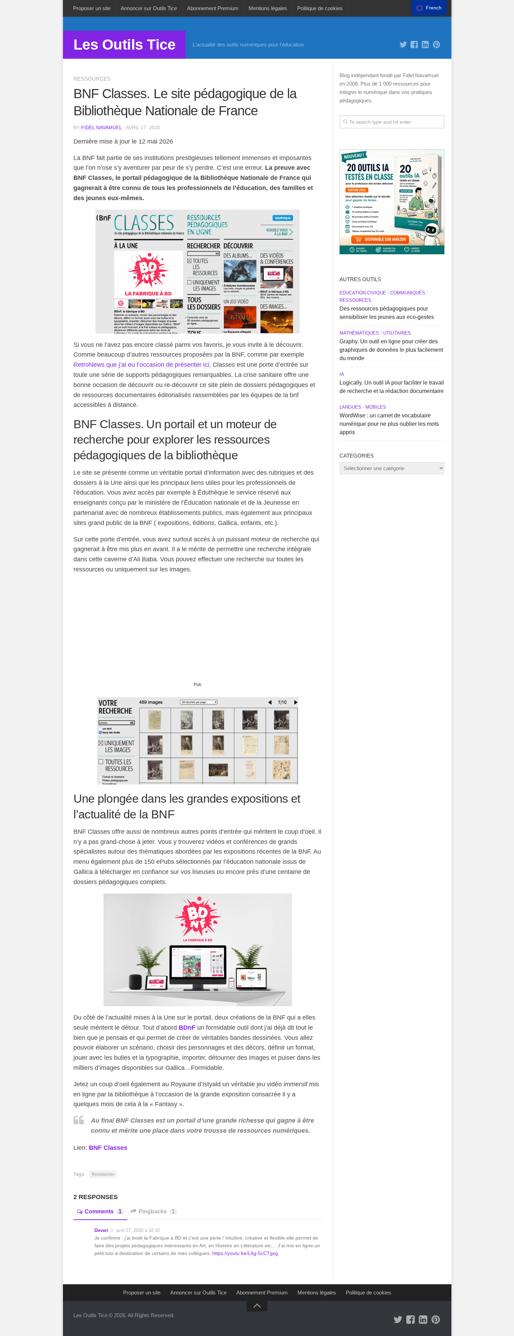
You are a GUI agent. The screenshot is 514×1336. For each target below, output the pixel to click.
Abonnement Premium (212, 8)
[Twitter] (403, 45)
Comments (103, 1211)
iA (342, 374)
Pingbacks (156, 1211)
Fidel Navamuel (101, 127)
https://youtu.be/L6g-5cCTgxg (245, 1253)
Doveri (101, 1230)
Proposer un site (91, 8)
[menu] (429, 7)
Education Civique (363, 292)
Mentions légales (268, 8)
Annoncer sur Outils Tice (149, 8)
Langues (350, 407)
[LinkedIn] (425, 45)
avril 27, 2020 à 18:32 (138, 1230)
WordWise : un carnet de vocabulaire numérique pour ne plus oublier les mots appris (389, 424)
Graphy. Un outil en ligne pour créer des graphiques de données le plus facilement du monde (391, 349)
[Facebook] (414, 45)
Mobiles (375, 407)
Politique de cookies (320, 8)
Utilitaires (397, 333)
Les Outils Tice (124, 44)
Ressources (91, 79)
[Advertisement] (197, 631)
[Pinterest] (437, 45)
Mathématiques (359, 333)
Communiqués (407, 292)
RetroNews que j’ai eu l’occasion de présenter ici (141, 364)
